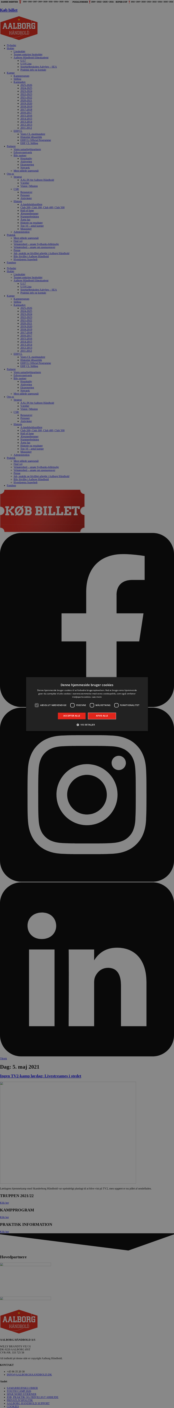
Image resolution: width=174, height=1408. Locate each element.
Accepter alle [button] (71, 715)
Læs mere (97, 697)
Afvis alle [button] (102, 715)
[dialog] (87, 704)
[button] (87, 725)
